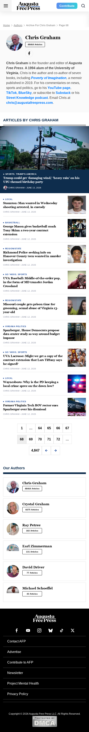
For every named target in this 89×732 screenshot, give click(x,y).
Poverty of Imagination (48, 78)
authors (18, 25)
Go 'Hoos (10, 274)
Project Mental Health (23, 683)
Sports (9, 174)
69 (31, 439)
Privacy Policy (17, 694)
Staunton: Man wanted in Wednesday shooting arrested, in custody (30, 205)
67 (67, 428)
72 (58, 439)
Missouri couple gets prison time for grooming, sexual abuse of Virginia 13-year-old (30, 308)
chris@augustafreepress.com (29, 102)
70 (40, 439)
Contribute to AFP (20, 662)
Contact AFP (16, 641)
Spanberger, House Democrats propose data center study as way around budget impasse (31, 334)
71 (49, 439)
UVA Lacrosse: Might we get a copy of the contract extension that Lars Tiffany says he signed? (33, 360)
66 (58, 428)
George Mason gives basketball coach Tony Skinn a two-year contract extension (29, 230)
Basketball (12, 222)
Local (9, 199)
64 (40, 428)
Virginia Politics (15, 326)
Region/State (13, 248)
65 (49, 428)
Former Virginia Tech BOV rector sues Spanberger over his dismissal (30, 407)
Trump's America (26, 174)
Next (55, 450)
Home (6, 25)
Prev (46, 450)
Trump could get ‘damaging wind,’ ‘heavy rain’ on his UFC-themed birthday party (41, 180)
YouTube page (59, 88)
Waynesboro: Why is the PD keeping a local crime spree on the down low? (30, 384)
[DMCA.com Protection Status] (44, 721)
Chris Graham (16, 188)
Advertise (14, 652)
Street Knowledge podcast (27, 97)
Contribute (67, 5)
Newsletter (15, 673)
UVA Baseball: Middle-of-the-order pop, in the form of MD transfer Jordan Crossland (31, 282)
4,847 (35, 450)
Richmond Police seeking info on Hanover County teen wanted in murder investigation (32, 256)
